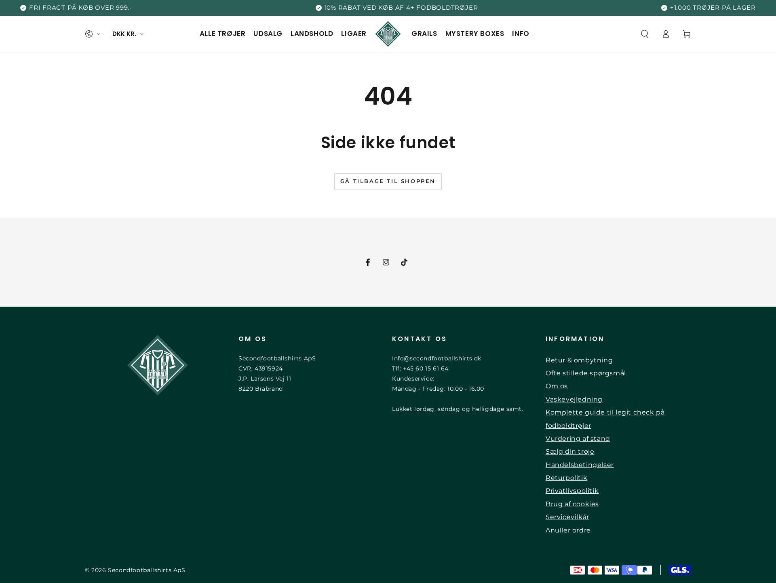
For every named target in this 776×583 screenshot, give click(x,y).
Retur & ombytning (579, 360)
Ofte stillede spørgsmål (586, 373)
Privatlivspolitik (572, 491)
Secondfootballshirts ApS (146, 570)
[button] (644, 34)
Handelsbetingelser (580, 465)
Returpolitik (566, 478)
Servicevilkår (567, 517)
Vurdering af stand (578, 438)
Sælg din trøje (570, 451)
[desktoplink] (92, 34)
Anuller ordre (568, 530)
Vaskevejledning (574, 399)
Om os (557, 386)
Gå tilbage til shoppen (388, 181)
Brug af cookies (572, 504)
